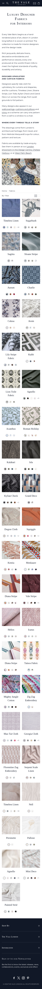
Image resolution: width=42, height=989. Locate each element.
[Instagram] (23, 978)
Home (4, 191)
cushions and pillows (25, 109)
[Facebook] (14, 978)
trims (4, 112)
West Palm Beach (23, 153)
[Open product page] (11, 208)
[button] (3, 3)
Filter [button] (7, 196)
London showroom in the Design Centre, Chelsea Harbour (21, 149)
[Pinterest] (28, 978)
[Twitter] (18, 978)
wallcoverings (8, 109)
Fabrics (12, 191)
